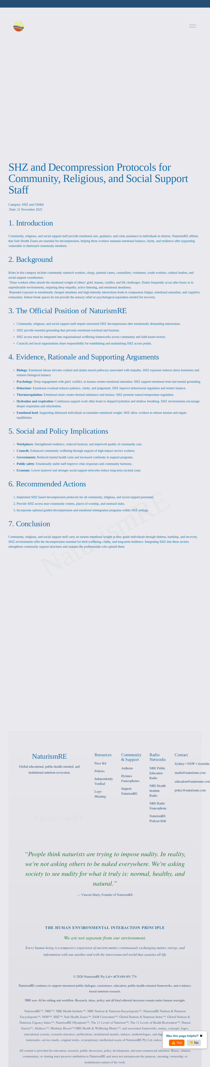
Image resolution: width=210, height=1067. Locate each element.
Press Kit (100, 763)
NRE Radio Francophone (158, 805)
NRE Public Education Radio (157, 773)
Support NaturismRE (129, 790)
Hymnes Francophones (130, 778)
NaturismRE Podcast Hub (158, 818)
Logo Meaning (100, 793)
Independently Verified (104, 781)
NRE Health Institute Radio (158, 790)
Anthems (127, 768)
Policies (100, 771)
